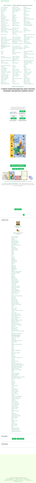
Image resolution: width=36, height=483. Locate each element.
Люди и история (4, 38)
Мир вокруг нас (26, 39)
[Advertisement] (18, 98)
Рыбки (25, 66)
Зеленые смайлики (27, 22)
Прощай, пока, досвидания (29, 60)
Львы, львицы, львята (15, 313)
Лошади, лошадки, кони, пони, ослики (17, 311)
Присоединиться (20, 438)
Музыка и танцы (4, 42)
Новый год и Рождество (5, 46)
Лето (24, 31)
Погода (2, 53)
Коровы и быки (4, 30)
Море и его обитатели (5, 40)
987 (19, 181)
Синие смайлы (3, 70)
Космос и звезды (15, 30)
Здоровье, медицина (16, 22)
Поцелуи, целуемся (15, 56)
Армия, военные (15, 7)
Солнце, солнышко (27, 73)
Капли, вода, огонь (15, 27)
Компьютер (26, 29)
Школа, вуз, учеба (27, 82)
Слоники (25, 70)
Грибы (25, 12)
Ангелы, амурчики (4, 7)
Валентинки (3, 11)
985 (16, 181)
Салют (13, 68)
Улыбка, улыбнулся (4, 78)
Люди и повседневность (16, 38)
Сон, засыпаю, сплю (4, 74)
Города (13, 12)
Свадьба (25, 68)
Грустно (2, 13)
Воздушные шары (27, 11)
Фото (13, 79)
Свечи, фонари (3, 69)
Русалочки (14, 66)
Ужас (13, 77)
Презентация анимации (5, 83)
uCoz (30, 480)
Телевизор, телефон (4, 75)
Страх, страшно (26, 74)
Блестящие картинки (27, 8)
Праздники (26, 56)
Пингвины (26, 52)
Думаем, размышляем (28, 61)
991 (25, 181)
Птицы (2, 61)
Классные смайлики (4, 31)
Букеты (25, 9)
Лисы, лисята (14, 34)
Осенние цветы (26, 47)
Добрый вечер (3, 18)
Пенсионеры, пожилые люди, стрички (16, 358)
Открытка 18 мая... (19, 478)
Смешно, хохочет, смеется (17, 71)
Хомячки (2, 81)
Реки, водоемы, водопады (5, 65)
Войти (14, 438)
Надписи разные (15, 62)
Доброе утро (14, 17)
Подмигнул (14, 53)
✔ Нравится (21, 168)
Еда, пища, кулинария (5, 20)
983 (13, 181)
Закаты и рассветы (4, 22)
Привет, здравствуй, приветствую (17, 364)
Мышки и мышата (27, 42)
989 (22, 181)
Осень (2, 48)
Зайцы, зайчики (26, 21)
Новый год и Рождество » (18, 86)
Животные (14, 21)
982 (12, 181)
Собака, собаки (15, 73)
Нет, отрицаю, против (28, 43)
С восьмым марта (4, 68)
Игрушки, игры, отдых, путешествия (15, 288)
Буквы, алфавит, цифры (16, 9)
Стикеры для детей (15, 83)
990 (24, 181)
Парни (13, 51)
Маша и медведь (27, 38)
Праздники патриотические (6, 57)
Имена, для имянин (15, 25)
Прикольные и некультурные (17, 43)
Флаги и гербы (3, 79)
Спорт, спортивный (15, 74)
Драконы (14, 18)
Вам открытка (5, 1)
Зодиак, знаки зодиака (28, 24)
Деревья (13, 16)
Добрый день (26, 17)
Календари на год (4, 27)
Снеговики (3, 73)
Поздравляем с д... (11, 478)
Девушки (2, 14)
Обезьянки (26, 46)
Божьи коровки (3, 9)
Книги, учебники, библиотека (6, 29)
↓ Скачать (14, 168)
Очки (25, 48)
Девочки (25, 13)
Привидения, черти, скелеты (29, 57)
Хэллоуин (14, 81)
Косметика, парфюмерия (28, 51)
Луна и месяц (13, 312)
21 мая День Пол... (26, 478)
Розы (25, 65)
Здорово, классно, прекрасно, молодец (16, 345)
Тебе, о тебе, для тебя (16, 46)
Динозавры (3, 17)
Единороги (14, 20)
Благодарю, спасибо (16, 8)
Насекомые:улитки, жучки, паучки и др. (17, 331)
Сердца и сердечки (27, 69)
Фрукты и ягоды (27, 79)
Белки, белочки (4, 8)
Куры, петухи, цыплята (16, 52)
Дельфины (14, 14)
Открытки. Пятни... (8, 480)
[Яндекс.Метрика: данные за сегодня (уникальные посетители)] (18, 481)
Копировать (22, 111)
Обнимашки (3, 47)
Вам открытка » (8, 5)
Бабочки (25, 7)
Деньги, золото (3, 16)
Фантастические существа (17, 78)
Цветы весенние (27, 81)
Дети (25, 16)
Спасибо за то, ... (22, 480)
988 (21, 181)
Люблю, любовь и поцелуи (16, 315)
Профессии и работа (16, 60)
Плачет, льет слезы (15, 70)
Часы (13, 82)
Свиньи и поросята (15, 69)
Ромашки (2, 66)
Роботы (13, 65)
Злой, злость (14, 24)
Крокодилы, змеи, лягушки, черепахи (16, 305)
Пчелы (13, 61)
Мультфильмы (14, 42)
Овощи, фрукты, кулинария (17, 47)
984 (15, 181)
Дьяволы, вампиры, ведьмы (29, 18)
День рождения (26, 14)
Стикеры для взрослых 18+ (29, 83)
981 (10, 181)
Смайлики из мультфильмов (6, 71)
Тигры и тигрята (15, 75)
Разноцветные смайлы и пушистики (18, 376)
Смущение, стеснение (28, 71)
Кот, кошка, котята (27, 30)
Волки (2, 12)
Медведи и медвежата (16, 39)
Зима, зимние (3, 24)
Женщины (3, 21)
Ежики (25, 20)
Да (12, 13)
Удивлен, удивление (4, 77)
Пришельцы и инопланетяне (6, 60)
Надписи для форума (5, 62)
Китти (25, 27)
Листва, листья (3, 34)
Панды (2, 51)
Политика (3, 56)
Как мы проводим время (28, 25)
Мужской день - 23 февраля (17, 40)
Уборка (25, 75)
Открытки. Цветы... (15, 480)
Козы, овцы (14, 29)
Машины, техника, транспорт (6, 39)
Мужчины (25, 40)
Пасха (2, 52)
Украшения (26, 77)
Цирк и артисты (4, 82)
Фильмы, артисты (27, 78)
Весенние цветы (15, 11)
